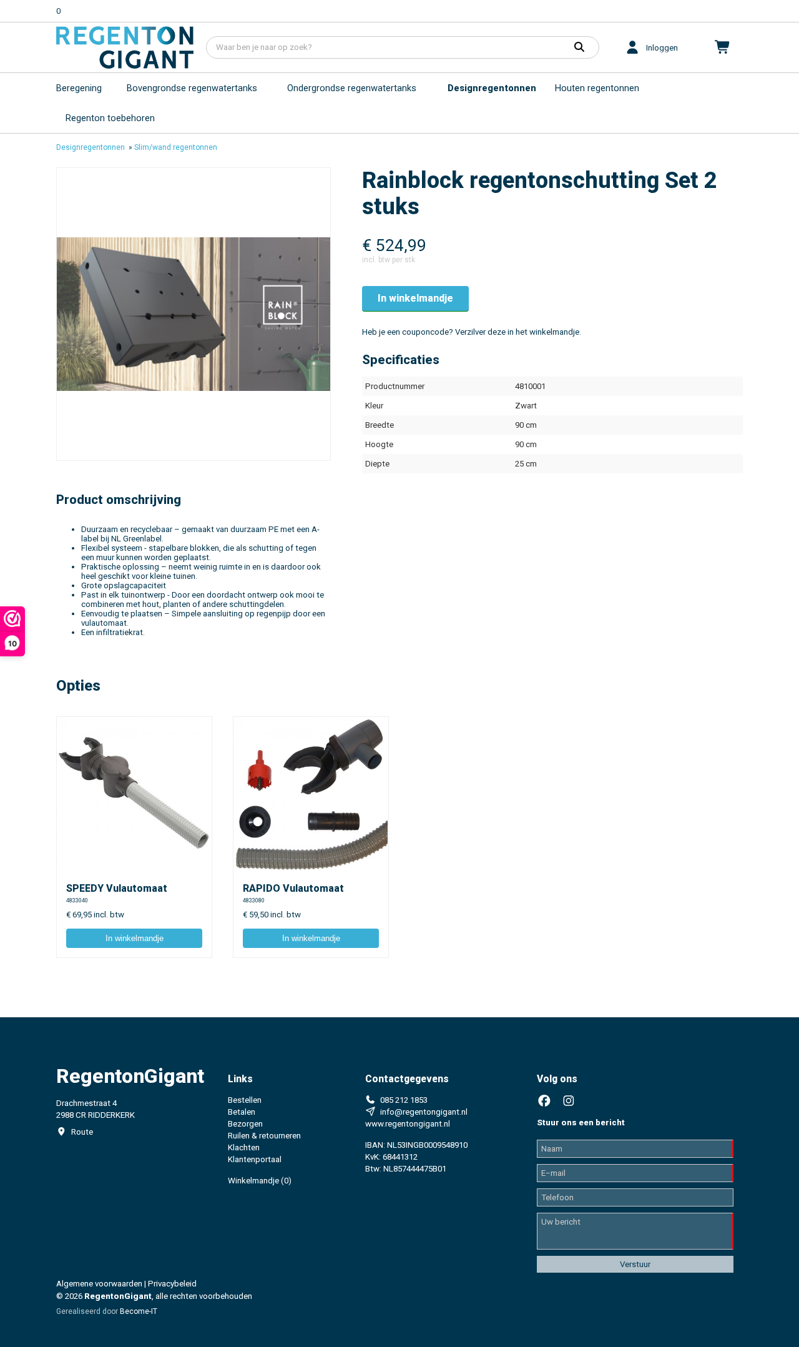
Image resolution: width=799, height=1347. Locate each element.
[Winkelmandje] (723, 47)
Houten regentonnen (597, 88)
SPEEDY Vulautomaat (116, 888)
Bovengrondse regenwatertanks (192, 88)
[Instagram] (568, 1101)
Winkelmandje (260, 1180)
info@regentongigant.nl (424, 1112)
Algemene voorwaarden (99, 1283)
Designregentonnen (492, 88)
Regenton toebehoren (110, 118)
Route (82, 1132)
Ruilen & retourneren (264, 1135)
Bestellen (245, 1100)
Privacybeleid (172, 1283)
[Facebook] (544, 1101)
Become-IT (138, 1311)
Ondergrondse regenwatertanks (351, 88)
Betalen (241, 1112)
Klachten (244, 1147)
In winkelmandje (415, 298)
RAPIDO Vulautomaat (293, 888)
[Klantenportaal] (632, 47)
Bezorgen (245, 1123)
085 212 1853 (404, 1100)
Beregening (79, 88)
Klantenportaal (255, 1159)
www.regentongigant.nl (407, 1123)
